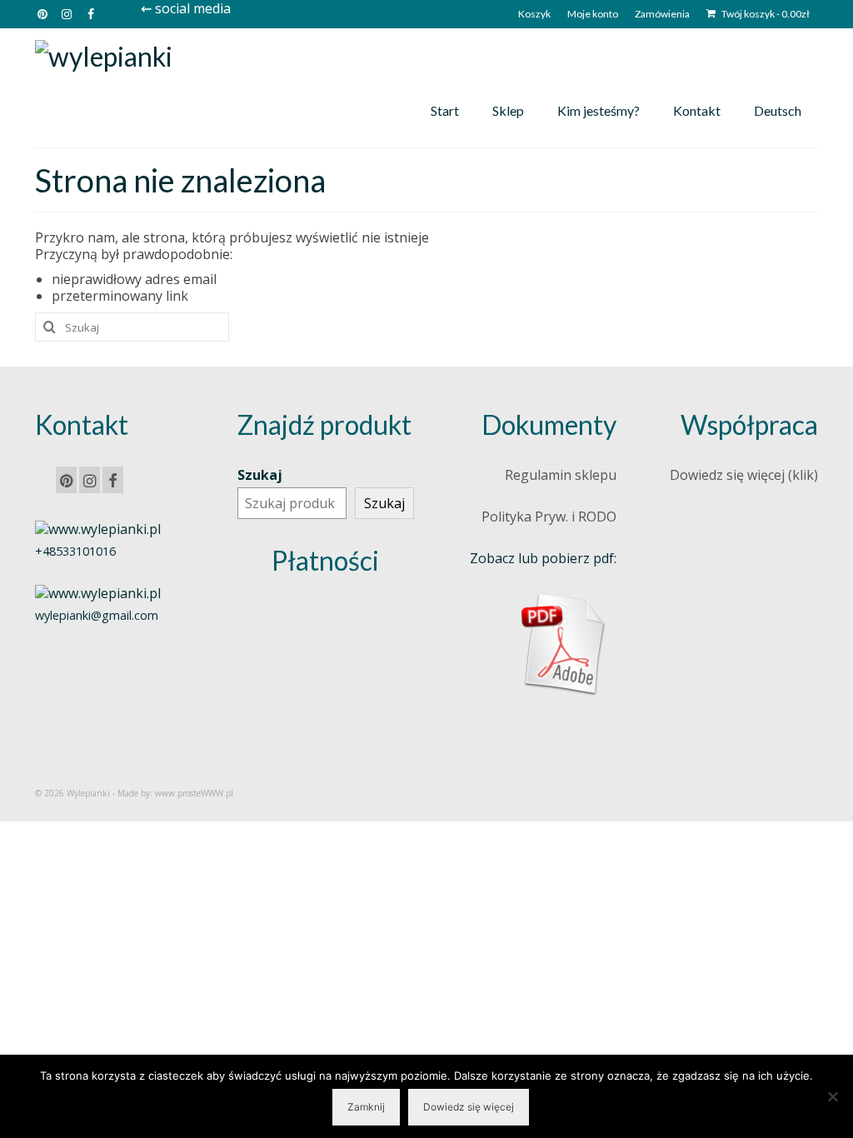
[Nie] (832, 1096)
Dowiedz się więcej (468, 1107)
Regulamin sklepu (560, 475)
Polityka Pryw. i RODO (548, 516)
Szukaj (259, 475)
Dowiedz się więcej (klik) (744, 475)
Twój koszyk (765, 13)
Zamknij (366, 1107)
